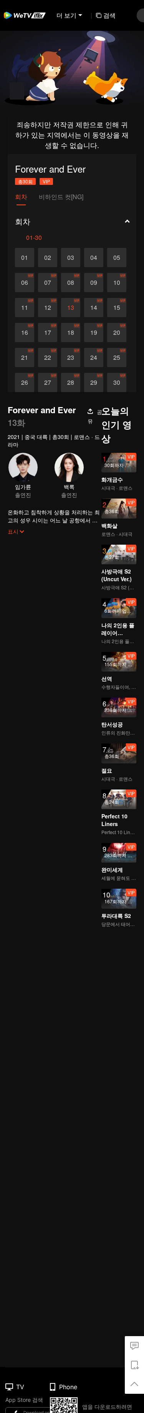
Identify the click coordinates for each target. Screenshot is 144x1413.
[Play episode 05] (116, 257)
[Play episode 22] (47, 357)
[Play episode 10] (116, 282)
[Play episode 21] (24, 357)
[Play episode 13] (70, 307)
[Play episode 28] (70, 382)
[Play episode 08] (70, 282)
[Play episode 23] (70, 357)
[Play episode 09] (93, 282)
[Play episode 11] (24, 307)
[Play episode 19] (93, 332)
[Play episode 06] (24, 282)
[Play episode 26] (24, 382)
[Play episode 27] (47, 382)
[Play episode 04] (93, 257)
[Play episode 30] (116, 382)
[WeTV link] (25, 15)
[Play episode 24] (93, 357)
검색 (109, 15)
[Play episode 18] (70, 332)
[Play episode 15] (116, 307)
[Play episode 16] (24, 332)
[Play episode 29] (93, 382)
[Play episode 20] (116, 332)
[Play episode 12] (47, 307)
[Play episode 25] (116, 357)
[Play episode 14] (93, 307)
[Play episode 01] (24, 257)
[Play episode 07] (47, 282)
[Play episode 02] (47, 257)
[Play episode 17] (47, 332)
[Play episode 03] (70, 257)
